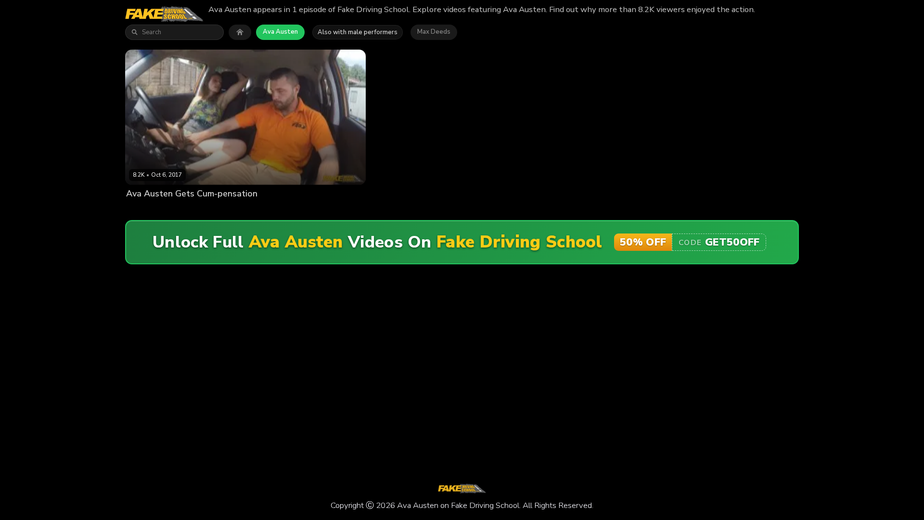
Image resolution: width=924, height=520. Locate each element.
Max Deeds (433, 31)
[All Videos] (240, 32)
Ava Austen (280, 31)
